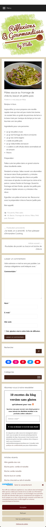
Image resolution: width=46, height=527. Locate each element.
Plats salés (19, 213)
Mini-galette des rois (12, 462)
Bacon (12, 215)
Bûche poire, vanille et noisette (16, 467)
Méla (24, 100)
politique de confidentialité (14, 445)
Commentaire (10, 272)
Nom (6, 303)
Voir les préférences (23, 519)
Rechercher (8, 347)
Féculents (11, 213)
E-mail (7, 313)
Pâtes (33, 215)
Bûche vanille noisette (13, 471)
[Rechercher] (39, 351)
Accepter (23, 507)
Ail (8, 215)
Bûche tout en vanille (12, 476)
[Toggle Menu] (39, 377)
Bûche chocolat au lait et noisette (17, 480)
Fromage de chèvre (22, 215)
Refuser (23, 513)
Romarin (11, 218)
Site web (7, 322)
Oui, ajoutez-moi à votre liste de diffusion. (23, 331)
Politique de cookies (22, 524)
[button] (43, 485)
